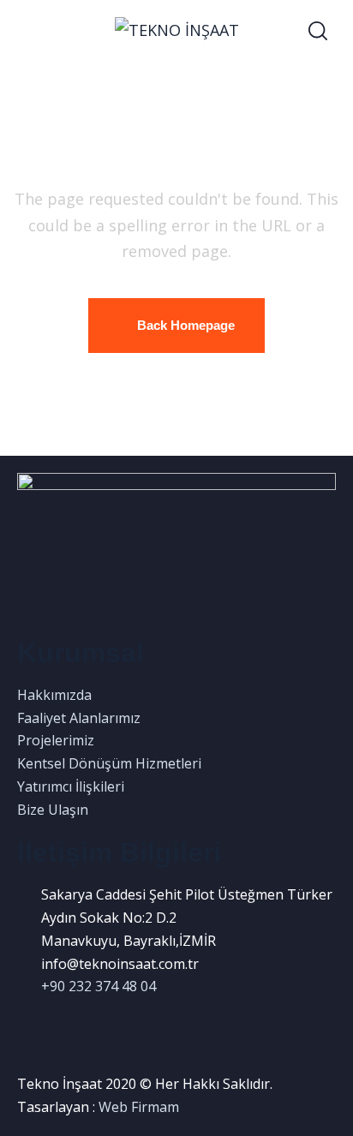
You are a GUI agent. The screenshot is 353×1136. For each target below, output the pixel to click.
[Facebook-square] (23, 1025)
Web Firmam (139, 1106)
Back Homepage (186, 325)
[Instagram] (39, 1025)
